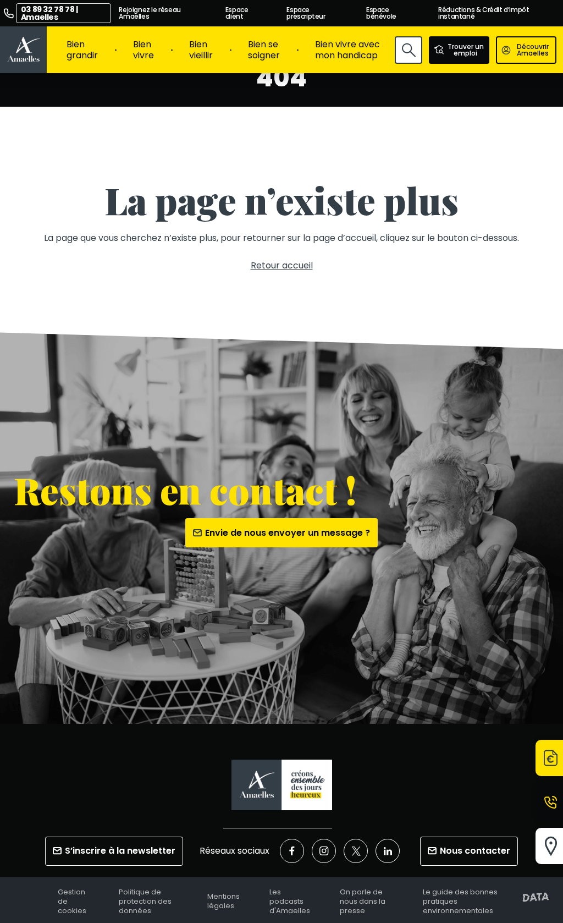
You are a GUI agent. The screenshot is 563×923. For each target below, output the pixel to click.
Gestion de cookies (72, 902)
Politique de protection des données (145, 902)
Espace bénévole (381, 13)
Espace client (237, 13)
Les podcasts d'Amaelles (289, 902)
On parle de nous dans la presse (362, 902)
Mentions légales (223, 901)
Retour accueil (282, 265)
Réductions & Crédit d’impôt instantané (483, 13)
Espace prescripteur (305, 13)
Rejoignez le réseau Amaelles (149, 13)
